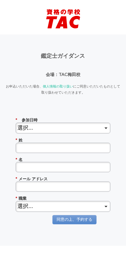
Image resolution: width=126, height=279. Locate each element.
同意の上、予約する (74, 219)
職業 (21, 198)
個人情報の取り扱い (58, 86)
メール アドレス (32, 179)
